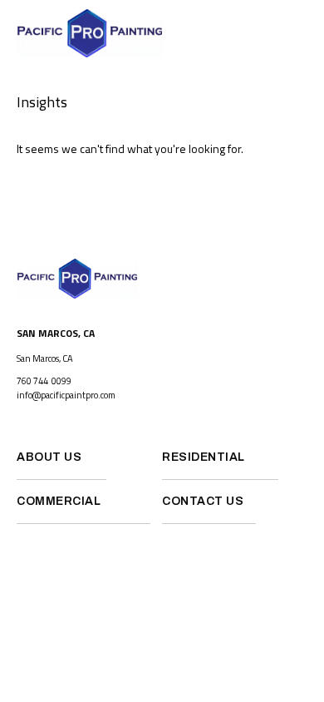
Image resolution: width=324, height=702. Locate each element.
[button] (303, 33)
